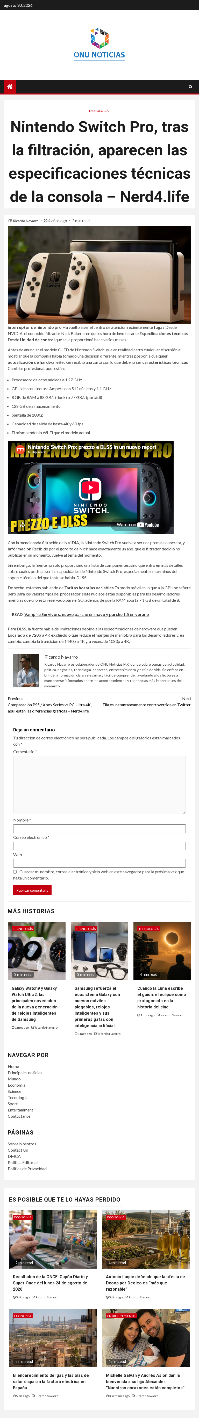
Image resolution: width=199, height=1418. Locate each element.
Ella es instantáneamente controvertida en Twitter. (147, 701)
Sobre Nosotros (22, 1143)
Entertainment (20, 1109)
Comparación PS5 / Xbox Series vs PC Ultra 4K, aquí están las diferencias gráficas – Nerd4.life (49, 704)
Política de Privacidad (27, 1168)
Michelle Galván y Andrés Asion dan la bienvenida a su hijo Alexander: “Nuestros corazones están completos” (145, 1381)
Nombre (22, 819)
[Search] (190, 87)
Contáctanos (19, 1116)
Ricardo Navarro (26, 221)
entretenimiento (121, 1316)
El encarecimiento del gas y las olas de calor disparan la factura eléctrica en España (51, 1381)
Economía (16, 1084)
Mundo (14, 1078)
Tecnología (99, 111)
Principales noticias (25, 1072)
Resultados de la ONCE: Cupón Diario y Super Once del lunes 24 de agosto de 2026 (50, 1283)
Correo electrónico (31, 837)
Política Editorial (23, 1162)
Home (13, 1066)
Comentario (25, 751)
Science (14, 1091)
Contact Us (18, 1149)
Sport (13, 1103)
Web (17, 854)
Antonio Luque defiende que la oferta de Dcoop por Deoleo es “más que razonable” (145, 1283)
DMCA (14, 1156)
